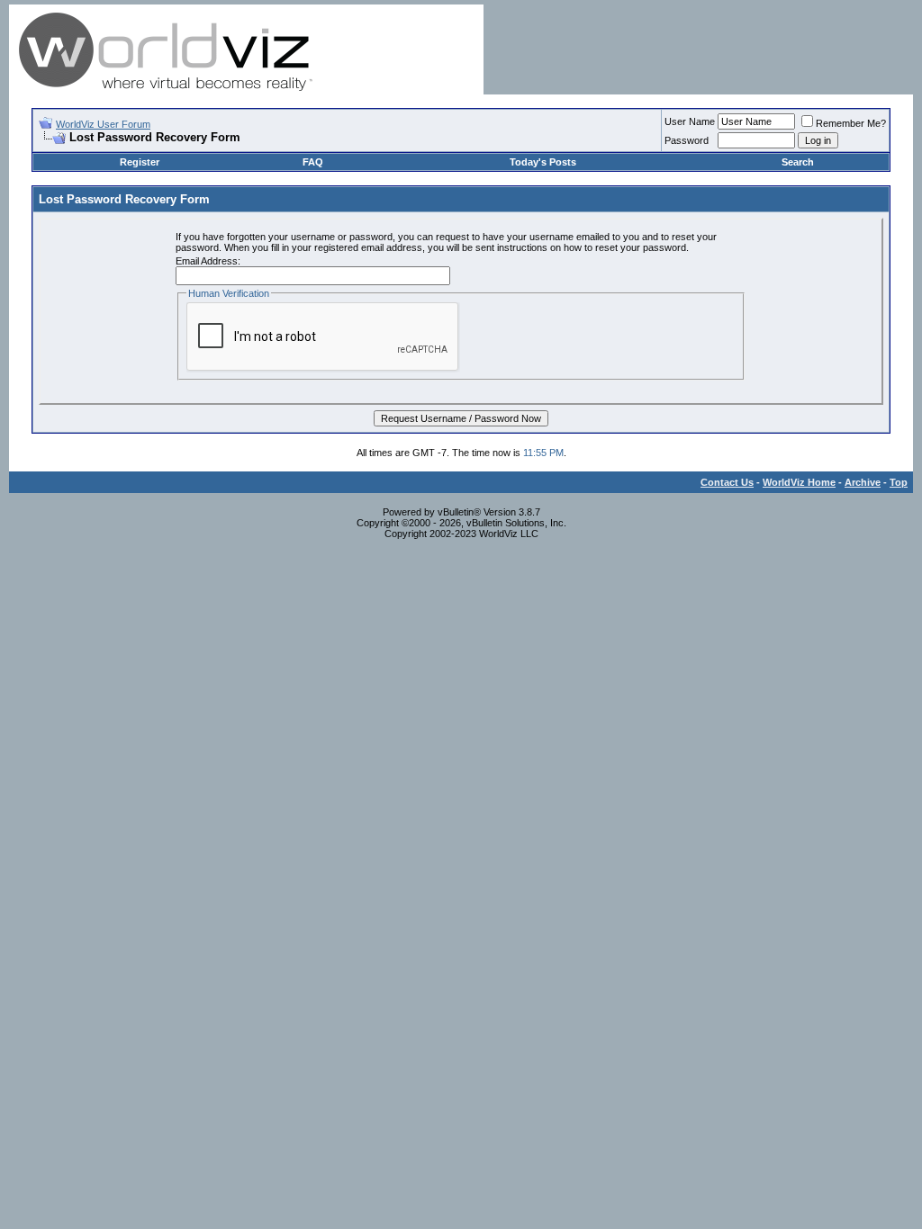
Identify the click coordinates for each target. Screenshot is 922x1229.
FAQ (313, 162)
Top (899, 482)
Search (798, 162)
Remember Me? (851, 123)
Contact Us (727, 482)
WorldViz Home (799, 482)
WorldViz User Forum (103, 124)
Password (686, 140)
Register (139, 162)
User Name (689, 121)
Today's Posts (543, 162)
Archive (863, 482)
